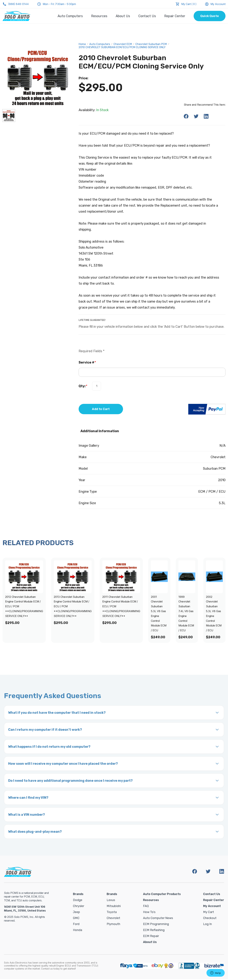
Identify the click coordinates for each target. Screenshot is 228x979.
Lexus (111, 900)
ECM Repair (151, 936)
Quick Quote (209, 16)
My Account (217, 4)
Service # (87, 362)
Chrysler (78, 906)
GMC (76, 918)
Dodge (77, 900)
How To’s (149, 912)
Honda (77, 930)
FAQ (146, 906)
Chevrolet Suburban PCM (151, 44)
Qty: (83, 386)
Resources (99, 16)
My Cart (208, 912)
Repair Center (174, 16)
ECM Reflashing (154, 930)
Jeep (76, 912)
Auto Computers (70, 16)
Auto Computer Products (162, 894)
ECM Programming (156, 924)
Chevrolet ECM (122, 44)
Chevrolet (113, 918)
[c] (8, 115)
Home (82, 44)
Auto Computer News (158, 918)
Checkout (209, 918)
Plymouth (113, 924)
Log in (207, 924)
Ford (76, 924)
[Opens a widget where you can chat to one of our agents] (215, 973)
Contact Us (147, 16)
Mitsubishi (114, 906)
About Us (123, 16)
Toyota (112, 912)
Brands (78, 894)
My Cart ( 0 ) (188, 4)
